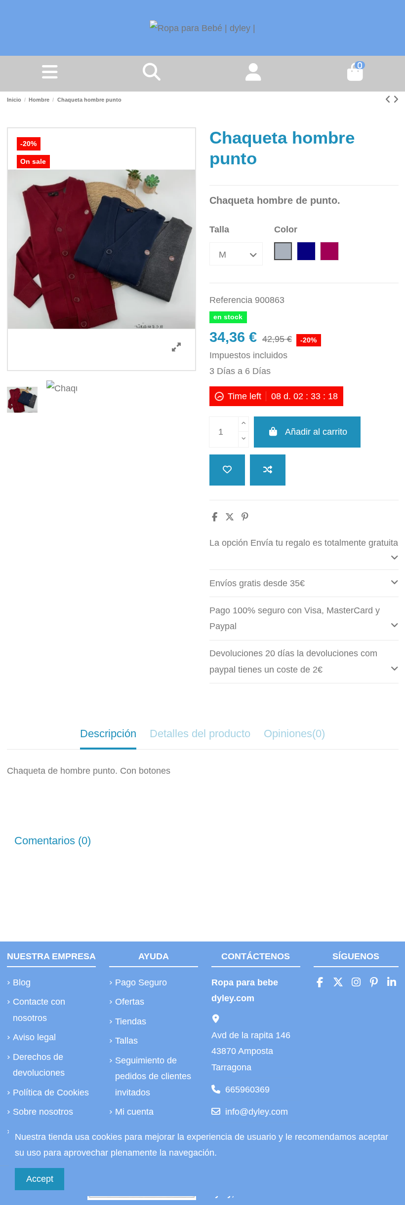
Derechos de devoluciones (39, 1065)
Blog (22, 982)
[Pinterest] (245, 517)
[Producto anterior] (389, 100)
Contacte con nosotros (39, 1009)
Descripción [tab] (108, 733)
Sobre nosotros (43, 1112)
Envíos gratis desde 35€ (257, 583)
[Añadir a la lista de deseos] (227, 470)
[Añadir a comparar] (267, 470)
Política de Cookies (51, 1092)
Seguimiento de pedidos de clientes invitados (153, 1076)
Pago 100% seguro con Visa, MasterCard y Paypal (294, 618)
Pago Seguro (141, 982)
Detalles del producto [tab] (200, 733)
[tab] (304, 549)
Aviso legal (34, 1037)
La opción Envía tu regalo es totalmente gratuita (303, 543)
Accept (39, 1179)
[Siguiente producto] (396, 100)
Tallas (126, 1041)
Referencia (230, 300)
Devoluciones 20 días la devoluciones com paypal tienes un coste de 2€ (293, 661)
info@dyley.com (256, 1112)
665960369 (247, 1089)
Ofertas (129, 1002)
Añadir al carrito (316, 432)
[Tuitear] (229, 517)
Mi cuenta (134, 1112)
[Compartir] (214, 517)
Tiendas (130, 1021)
